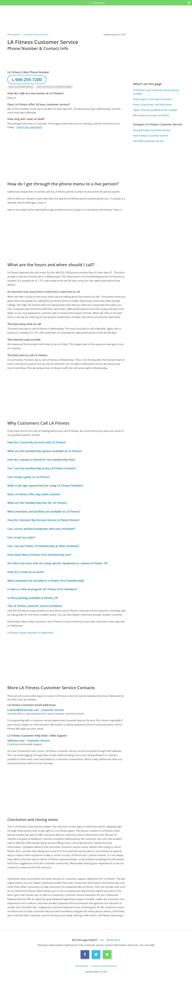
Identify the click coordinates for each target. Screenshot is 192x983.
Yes (102, 940)
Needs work (113, 940)
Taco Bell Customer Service (148, 141)
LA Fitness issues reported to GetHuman (30, 632)
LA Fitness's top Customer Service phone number (156, 91)
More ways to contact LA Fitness (151, 115)
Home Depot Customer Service (150, 135)
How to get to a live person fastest (152, 99)
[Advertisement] (66, 155)
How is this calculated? (29, 127)
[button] (189, 2)
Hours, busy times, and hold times (152, 104)
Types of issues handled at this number (155, 110)
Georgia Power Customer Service (151, 130)
